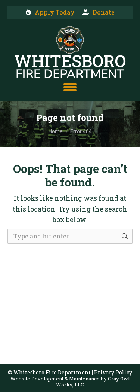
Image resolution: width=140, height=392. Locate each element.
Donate (104, 12)
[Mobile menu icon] (70, 87)
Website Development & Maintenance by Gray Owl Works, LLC (70, 382)
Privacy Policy (113, 372)
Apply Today (55, 12)
